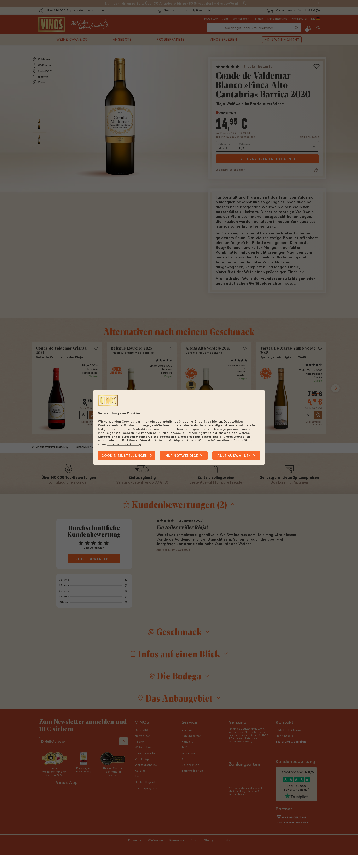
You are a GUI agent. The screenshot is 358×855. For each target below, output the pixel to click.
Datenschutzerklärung (124, 444)
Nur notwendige (182, 456)
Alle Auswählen (234, 456)
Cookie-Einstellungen (124, 456)
